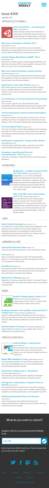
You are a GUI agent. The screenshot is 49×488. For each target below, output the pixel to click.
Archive (15, 472)
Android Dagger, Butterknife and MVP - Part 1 (21, 57)
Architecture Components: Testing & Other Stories (23, 141)
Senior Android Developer (13, 224)
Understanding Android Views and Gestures (20, 396)
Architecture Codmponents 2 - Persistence (20, 371)
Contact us (40, 472)
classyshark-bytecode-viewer (14, 247)
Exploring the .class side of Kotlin (16, 85)
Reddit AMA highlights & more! (15, 359)
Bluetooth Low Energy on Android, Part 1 (19, 43)
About (4, 472)
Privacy (30, 477)
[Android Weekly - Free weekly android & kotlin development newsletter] (24, 4)
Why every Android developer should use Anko (22, 71)
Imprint (19, 477)
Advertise (27, 472)
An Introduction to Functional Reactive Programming (24, 99)
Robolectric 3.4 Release (12, 278)
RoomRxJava (7, 266)
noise (4, 254)
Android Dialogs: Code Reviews (27, 343)
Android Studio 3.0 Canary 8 (14, 327)
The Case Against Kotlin (12, 127)
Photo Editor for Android (24, 482)
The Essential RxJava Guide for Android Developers (24, 113)
